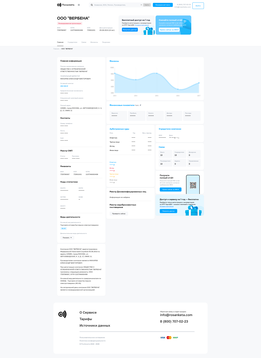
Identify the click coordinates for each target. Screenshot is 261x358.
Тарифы (86, 322)
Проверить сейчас (119, 216)
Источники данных (95, 328)
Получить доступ (130, 32)
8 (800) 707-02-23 (195, 4)
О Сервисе (88, 315)
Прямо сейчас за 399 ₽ (169, 33)
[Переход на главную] (66, 5)
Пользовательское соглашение (92, 340)
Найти (151, 5)
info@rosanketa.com (194, 6)
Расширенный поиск (167, 5)
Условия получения (142, 28)
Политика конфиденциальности (93, 344)
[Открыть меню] (79, 5)
